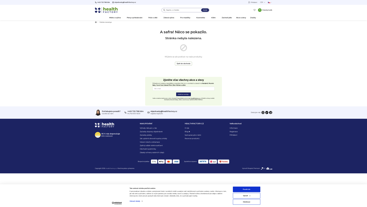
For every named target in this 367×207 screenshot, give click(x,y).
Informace (234, 128)
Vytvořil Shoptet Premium (251, 168)
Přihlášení (233, 135)
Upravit (245, 195)
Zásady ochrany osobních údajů (152, 152)
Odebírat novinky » (183, 94)
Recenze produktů (192, 138)
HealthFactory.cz (195, 98)
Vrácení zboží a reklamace (150, 142)
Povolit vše (246, 189)
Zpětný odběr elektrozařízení (151, 145)
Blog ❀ (187, 132)
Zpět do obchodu (183, 63)
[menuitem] (116, 17)
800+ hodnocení (107, 136)
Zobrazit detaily (135, 201)
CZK (261, 2)
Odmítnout (246, 202)
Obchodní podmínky (148, 149)
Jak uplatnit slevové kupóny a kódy (153, 138)
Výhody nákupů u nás (148, 128)
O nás (187, 128)
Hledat (205, 10)
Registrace (234, 132)
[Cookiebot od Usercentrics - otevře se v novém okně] (116, 203)
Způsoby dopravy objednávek (151, 132)
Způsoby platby (146, 135)
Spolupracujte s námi (193, 135)
